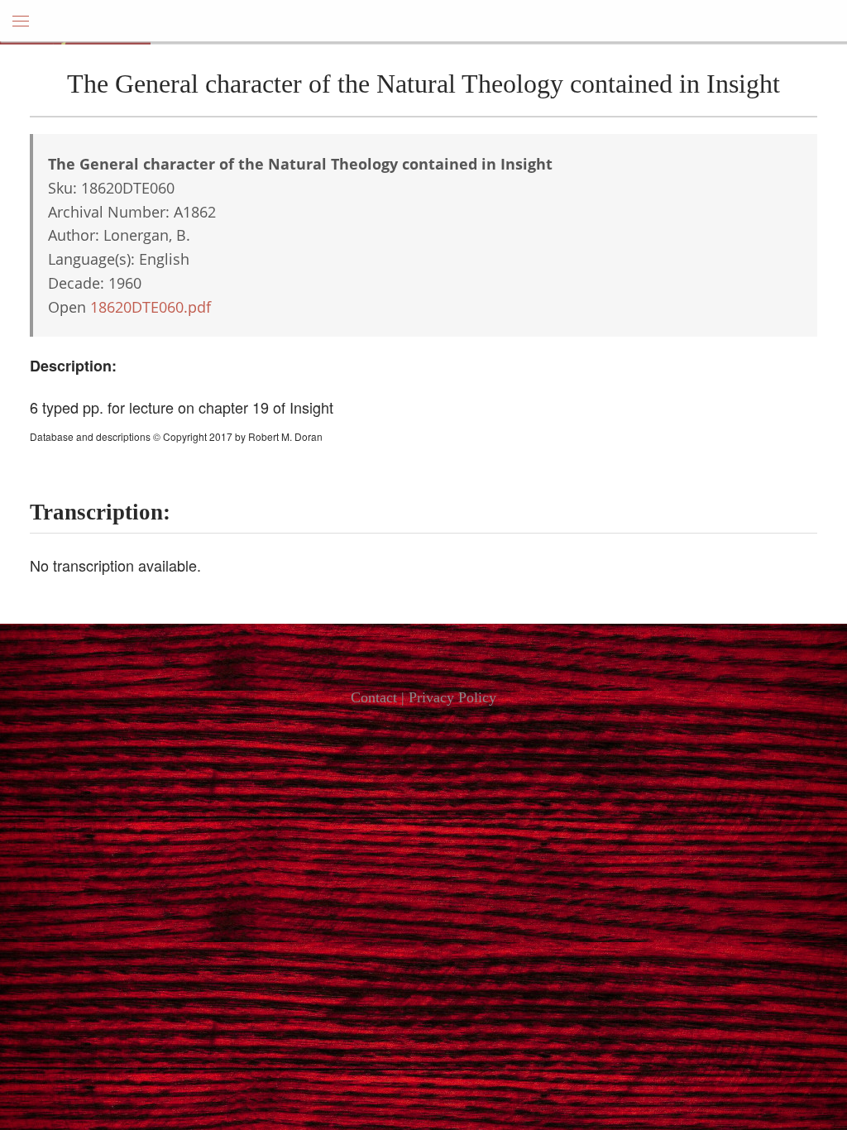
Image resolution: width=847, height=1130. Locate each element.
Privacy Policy (452, 697)
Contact (374, 697)
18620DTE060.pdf (150, 307)
